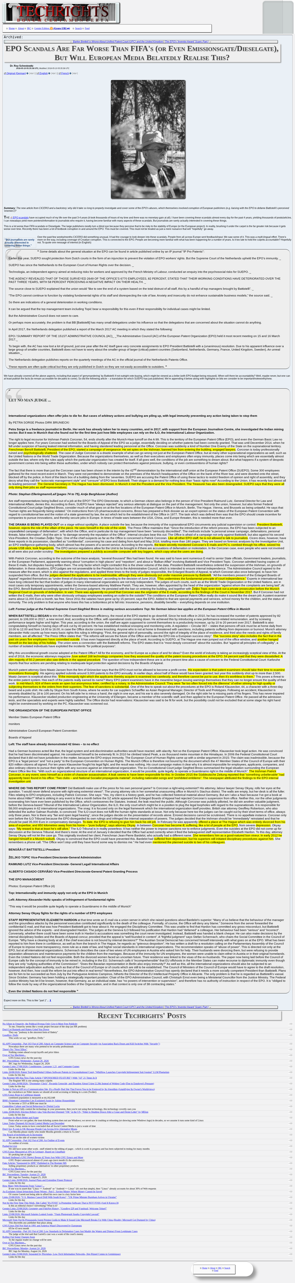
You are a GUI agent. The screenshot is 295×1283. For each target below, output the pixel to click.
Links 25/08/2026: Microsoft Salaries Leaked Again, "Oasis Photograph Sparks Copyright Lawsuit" (50, 1214)
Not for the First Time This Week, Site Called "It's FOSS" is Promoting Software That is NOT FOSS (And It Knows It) (60, 1203)
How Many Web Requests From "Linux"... (23, 1186)
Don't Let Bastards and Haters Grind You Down (25, 1029)
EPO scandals (21, 217)
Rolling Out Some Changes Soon (18, 1237)
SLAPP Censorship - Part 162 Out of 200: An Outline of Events (33, 1140)
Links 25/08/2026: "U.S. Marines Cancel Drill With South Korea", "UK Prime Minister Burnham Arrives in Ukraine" (59, 1197)
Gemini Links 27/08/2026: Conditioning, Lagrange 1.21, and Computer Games (40, 1066)
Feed (87, 28)
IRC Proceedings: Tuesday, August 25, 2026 (24, 1174)
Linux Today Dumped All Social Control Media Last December (33, 1123)
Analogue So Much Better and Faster (20, 1117)
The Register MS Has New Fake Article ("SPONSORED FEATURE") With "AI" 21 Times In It (49, 1078)
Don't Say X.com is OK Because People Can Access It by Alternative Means (39, 1129)
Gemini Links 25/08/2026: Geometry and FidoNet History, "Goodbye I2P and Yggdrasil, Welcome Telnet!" (54, 1208)
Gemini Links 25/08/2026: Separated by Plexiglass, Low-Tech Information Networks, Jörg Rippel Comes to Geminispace (61, 1254)
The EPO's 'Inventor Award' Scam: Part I (186, 41)
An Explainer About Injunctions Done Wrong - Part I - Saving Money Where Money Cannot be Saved (52, 1191)
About (21, 28)
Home (12, 28)
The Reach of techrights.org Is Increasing (22, 1134)
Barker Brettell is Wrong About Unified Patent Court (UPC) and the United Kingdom (118, 41)
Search (78, 28)
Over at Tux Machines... (14, 1055)
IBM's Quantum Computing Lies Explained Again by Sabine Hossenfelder (38, 1100)
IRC (29, 28)
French (65, 73)
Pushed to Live (9, 1146)
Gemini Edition (41, 28)
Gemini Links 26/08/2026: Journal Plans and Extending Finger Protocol (37, 1180)
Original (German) (16, 73)
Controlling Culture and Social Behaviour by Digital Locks (31, 1106)
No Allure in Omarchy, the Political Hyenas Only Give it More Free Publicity (39, 1023)
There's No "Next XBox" (14, 1049)
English (43, 73)
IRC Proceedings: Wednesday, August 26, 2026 (25, 1060)
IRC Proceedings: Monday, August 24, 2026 (24, 1248)
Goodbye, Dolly (10, 1035)
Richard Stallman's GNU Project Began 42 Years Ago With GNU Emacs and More (42, 1157)
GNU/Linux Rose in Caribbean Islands (21, 1095)
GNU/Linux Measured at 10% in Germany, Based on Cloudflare (33, 1151)
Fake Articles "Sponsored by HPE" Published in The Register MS (34, 1163)
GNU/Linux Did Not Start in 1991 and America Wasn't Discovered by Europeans (42, 1225)
